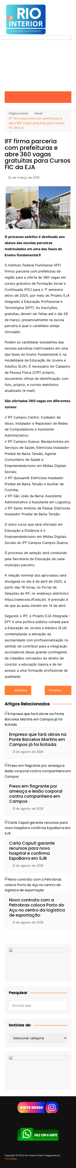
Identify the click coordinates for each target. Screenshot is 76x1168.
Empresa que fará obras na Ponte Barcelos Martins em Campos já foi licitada (37, 739)
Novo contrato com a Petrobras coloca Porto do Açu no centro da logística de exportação (37, 907)
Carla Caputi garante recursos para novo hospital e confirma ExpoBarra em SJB (32, 850)
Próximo (55, 690)
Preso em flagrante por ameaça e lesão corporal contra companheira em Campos (35, 793)
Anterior (21, 690)
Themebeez (11, 1158)
